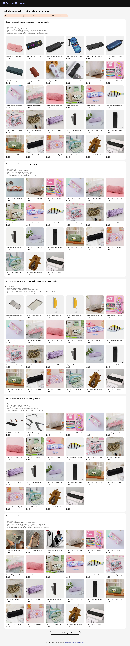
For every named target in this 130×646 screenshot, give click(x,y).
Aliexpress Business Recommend (74, 642)
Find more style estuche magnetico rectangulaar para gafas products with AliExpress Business (35, 16)
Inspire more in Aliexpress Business (65, 633)
